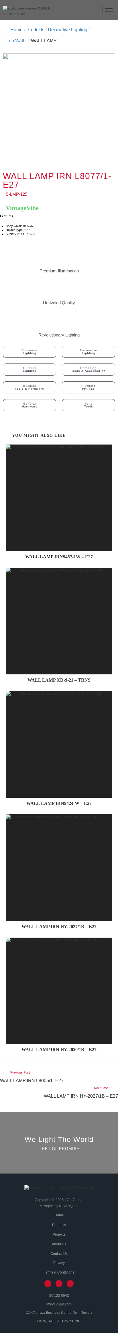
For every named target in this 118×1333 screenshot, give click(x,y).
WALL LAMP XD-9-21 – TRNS (59, 680)
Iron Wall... (16, 40)
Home (16, 29)
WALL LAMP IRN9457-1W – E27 (59, 557)
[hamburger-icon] (108, 10)
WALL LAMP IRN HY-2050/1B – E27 (59, 1049)
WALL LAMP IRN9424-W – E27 (59, 803)
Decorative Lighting (67, 29)
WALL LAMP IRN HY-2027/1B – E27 (59, 926)
